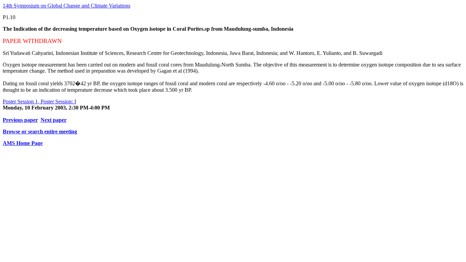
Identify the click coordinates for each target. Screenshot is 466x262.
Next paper (54, 120)
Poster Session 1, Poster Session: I (39, 101)
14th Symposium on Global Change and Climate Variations (66, 6)
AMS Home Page (23, 143)
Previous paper (20, 120)
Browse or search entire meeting (40, 131)
